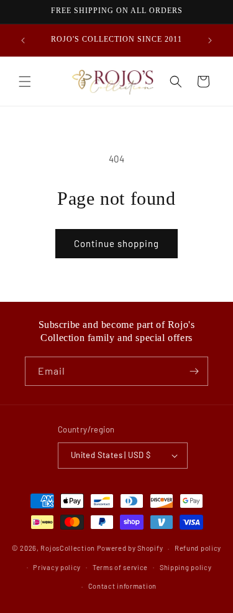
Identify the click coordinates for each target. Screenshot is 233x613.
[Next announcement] (210, 40)
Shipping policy (186, 567)
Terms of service (120, 567)
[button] (25, 81)
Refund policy (198, 548)
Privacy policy (57, 567)
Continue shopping (116, 243)
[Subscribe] (194, 371)
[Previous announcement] (23, 40)
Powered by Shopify (130, 548)
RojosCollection (67, 548)
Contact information (122, 586)
